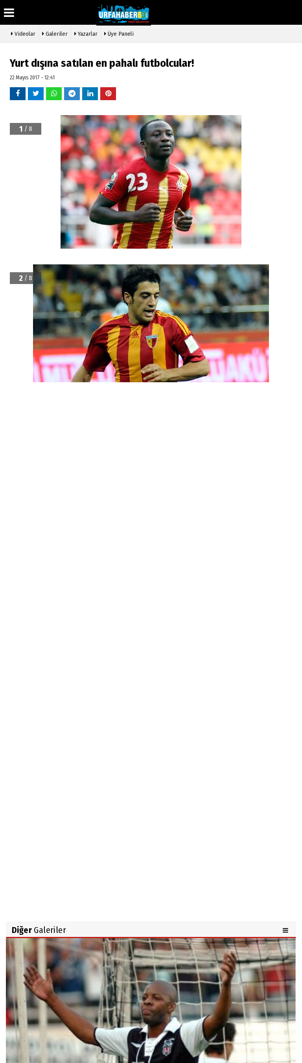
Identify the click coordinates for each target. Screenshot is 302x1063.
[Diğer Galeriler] (286, 930)
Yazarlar (87, 33)
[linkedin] (90, 93)
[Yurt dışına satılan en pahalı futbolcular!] (151, 1031)
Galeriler (56, 33)
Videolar (24, 33)
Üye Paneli (120, 33)
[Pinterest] (108, 93)
